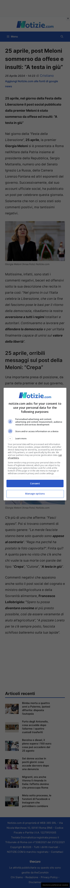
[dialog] (35, 444)
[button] (35, 438)
